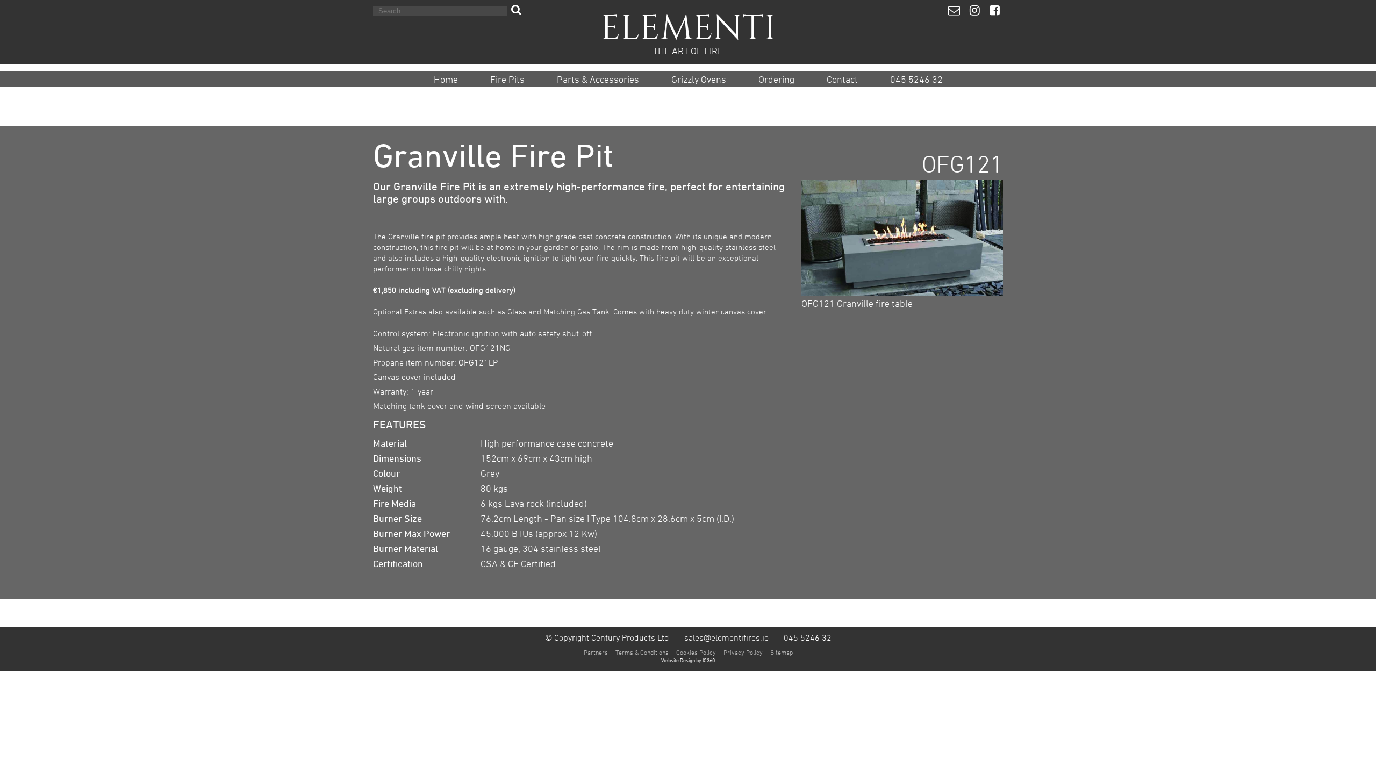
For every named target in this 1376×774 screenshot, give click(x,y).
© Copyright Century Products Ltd (607, 637)
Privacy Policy (743, 652)
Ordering (776, 79)
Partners (596, 652)
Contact (842, 79)
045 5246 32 (916, 79)
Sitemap (781, 652)
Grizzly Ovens (698, 79)
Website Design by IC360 (688, 660)
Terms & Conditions (642, 652)
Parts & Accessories (598, 79)
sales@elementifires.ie (726, 637)
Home (446, 79)
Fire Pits (507, 79)
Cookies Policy (696, 652)
